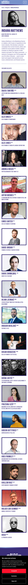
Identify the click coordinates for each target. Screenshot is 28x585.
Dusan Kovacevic (9, 352)
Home (3, 7)
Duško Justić (7, 378)
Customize (14, 576)
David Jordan (7, 247)
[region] (14, 570)
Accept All (14, 571)
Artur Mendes (8, 195)
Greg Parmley (7, 456)
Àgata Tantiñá (8, 90)
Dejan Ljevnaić (8, 299)
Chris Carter (7, 221)
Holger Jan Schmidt (10, 508)
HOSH (4, 535)
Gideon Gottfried (9, 430)
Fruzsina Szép (8, 404)
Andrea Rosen (7, 169)
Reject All (14, 581)
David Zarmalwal (9, 273)
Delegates (7, 7)
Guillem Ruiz (7, 482)
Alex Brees (6, 116)
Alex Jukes (6, 143)
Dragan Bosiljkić (9, 325)
